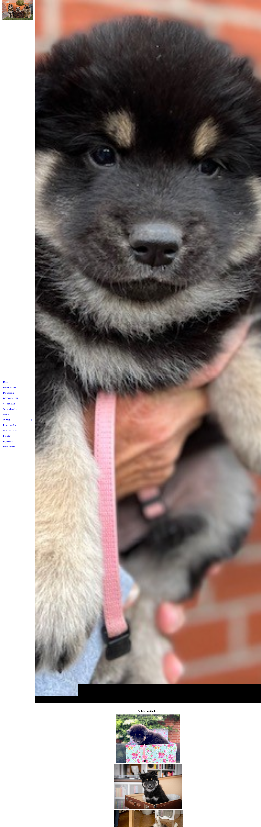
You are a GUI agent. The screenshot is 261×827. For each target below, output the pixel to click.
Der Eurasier (8, 393)
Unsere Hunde (9, 387)
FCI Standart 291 (10, 398)
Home (5, 382)
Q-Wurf (6, 420)
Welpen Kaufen (10, 409)
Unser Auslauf (9, 446)
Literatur (6, 436)
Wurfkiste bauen (10, 430)
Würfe (6, 414)
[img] (148, 351)
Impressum (8, 441)
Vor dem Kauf (9, 404)
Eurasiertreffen (9, 425)
